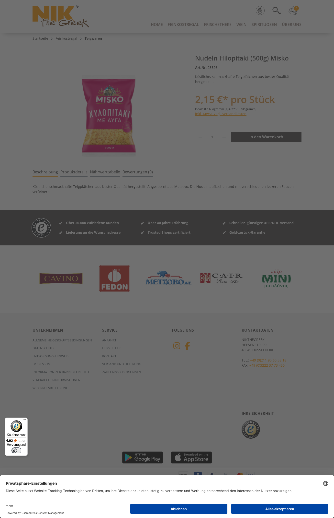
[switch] (16, 450)
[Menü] (25, 420)
